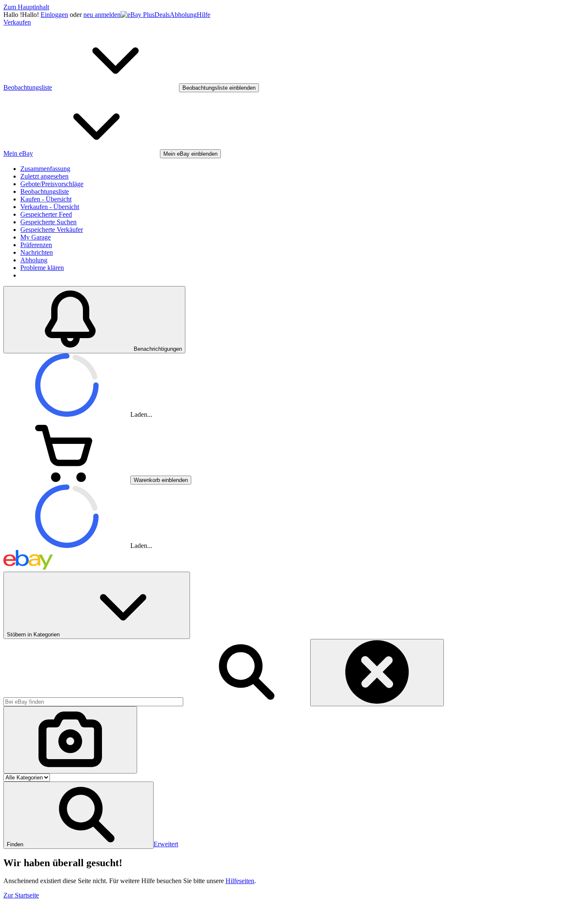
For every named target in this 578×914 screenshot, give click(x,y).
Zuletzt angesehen (44, 176)
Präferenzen (36, 244)
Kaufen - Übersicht (46, 199)
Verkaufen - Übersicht (49, 206)
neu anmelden (102, 14)
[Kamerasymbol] (70, 740)
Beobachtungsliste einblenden (219, 88)
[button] (78, 815)
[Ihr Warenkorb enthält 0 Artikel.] (66, 479)
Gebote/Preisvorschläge (51, 183)
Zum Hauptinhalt (26, 7)
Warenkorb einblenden (161, 480)
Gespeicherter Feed (46, 214)
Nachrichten (36, 252)
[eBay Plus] (137, 14)
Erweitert (166, 844)
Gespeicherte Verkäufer (51, 229)
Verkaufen (17, 22)
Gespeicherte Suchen (48, 222)
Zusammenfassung (45, 168)
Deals (162, 14)
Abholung (183, 14)
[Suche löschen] (377, 672)
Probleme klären (42, 267)
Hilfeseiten (240, 880)
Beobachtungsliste (44, 191)
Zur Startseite (21, 895)
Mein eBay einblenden (190, 154)
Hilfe (203, 14)
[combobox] (93, 701)
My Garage (35, 237)
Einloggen (54, 14)
